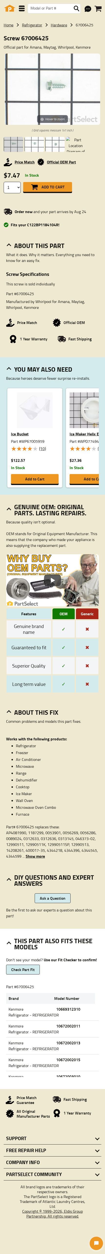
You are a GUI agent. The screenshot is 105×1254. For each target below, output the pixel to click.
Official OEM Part (61, 162)
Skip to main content (52, 44)
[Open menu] (21, 8)
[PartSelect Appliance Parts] (10, 8)
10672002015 (68, 1059)
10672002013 (68, 1043)
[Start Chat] (96, 1243)
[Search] (76, 8)
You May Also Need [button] (43, 369)
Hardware (59, 24)
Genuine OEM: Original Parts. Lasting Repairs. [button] (50, 510)
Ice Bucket (20, 434)
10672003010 (68, 1076)
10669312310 (68, 1009)
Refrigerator (32, 24)
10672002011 (68, 1026)
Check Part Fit (23, 969)
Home (8, 24)
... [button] (33, 856)
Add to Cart (53, 187)
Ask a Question (52, 898)
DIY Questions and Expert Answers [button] (54, 880)
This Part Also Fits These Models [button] (53, 943)
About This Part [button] (39, 245)
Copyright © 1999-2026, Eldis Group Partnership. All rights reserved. (52, 1214)
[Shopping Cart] (98, 8)
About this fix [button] (36, 712)
